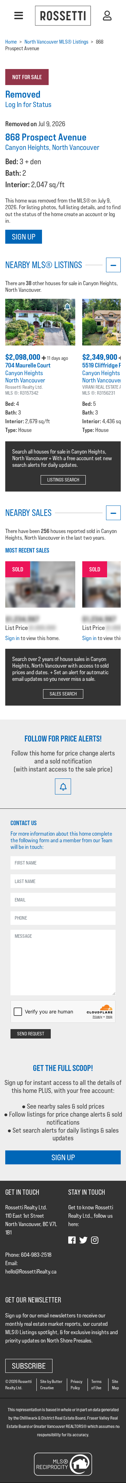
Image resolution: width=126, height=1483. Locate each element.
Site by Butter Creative (51, 1384)
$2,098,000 (23, 357)
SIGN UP (63, 1157)
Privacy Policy (76, 1384)
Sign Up (23, 236)
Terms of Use (96, 1384)
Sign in (12, 638)
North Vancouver (25, 380)
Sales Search (63, 694)
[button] (18, 16)
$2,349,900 (100, 357)
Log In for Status (28, 104)
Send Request (30, 1033)
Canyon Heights (24, 373)
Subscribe (29, 1365)
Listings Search (63, 479)
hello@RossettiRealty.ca (30, 1271)
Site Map (115, 1384)
